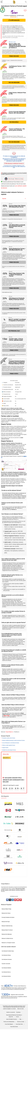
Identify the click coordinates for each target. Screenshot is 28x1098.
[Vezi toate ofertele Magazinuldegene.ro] (8, 856)
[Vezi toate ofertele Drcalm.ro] (8, 823)
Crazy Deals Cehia (19, 1024)
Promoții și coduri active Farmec (8, 738)
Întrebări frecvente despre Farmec (9, 750)
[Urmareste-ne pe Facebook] (7, 900)
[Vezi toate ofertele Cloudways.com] (19, 843)
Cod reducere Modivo (6, 967)
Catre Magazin (14, 20)
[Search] (25, 2)
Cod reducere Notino (6, 976)
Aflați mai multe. (20, 1008)
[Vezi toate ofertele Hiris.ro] (8, 810)
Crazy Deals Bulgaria (9, 1024)
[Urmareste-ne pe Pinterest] (15, 900)
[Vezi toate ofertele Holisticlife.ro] (19, 856)
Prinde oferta (14, 350)
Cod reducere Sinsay (6, 955)
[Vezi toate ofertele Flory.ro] (19, 830)
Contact (17, 1016)
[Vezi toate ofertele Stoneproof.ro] (8, 803)
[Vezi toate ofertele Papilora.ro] (8, 863)
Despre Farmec (5, 747)
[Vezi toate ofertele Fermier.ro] (8, 816)
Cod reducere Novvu (6, 972)
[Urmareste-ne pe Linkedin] (20, 900)
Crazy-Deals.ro (9, 732)
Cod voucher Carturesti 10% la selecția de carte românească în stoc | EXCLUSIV (13, 780)
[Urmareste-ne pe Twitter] (10, 900)
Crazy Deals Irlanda (14, 1026)
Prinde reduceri (14, 56)
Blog (20, 1019)
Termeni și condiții (20, 1021)
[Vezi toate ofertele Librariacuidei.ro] (19, 863)
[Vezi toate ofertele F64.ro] (8, 869)
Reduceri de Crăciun (6, 913)
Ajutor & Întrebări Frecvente (11, 1019)
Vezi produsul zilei (14, 331)
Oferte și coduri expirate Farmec (8, 745)
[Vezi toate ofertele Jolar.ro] (19, 816)
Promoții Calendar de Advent (8, 917)
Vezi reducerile (14, 122)
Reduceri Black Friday (6, 909)
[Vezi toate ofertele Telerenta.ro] (19, 810)
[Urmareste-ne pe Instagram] (12, 900)
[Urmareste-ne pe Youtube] (18, 900)
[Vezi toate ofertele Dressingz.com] (19, 823)
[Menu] (1, 2)
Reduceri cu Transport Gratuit (8, 942)
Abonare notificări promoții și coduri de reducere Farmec (13, 740)
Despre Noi (11, 1016)
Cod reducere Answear (7, 959)
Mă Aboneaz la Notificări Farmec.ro (15, 163)
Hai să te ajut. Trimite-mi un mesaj (15, 178)
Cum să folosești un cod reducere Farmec (10, 742)
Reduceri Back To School (7, 930)
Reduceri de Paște (6, 921)
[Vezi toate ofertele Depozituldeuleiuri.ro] (8, 836)
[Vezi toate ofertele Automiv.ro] (8, 843)
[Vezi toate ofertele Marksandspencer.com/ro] (19, 803)
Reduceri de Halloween (7, 934)
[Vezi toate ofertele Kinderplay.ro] (8, 830)
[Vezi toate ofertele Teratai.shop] (8, 849)
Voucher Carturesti (6, 963)
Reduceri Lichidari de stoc (7, 938)
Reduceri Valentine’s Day (7, 925)
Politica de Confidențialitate (9, 1021)
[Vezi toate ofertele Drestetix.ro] (19, 836)
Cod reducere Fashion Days (8, 951)
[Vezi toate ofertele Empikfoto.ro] (19, 849)
